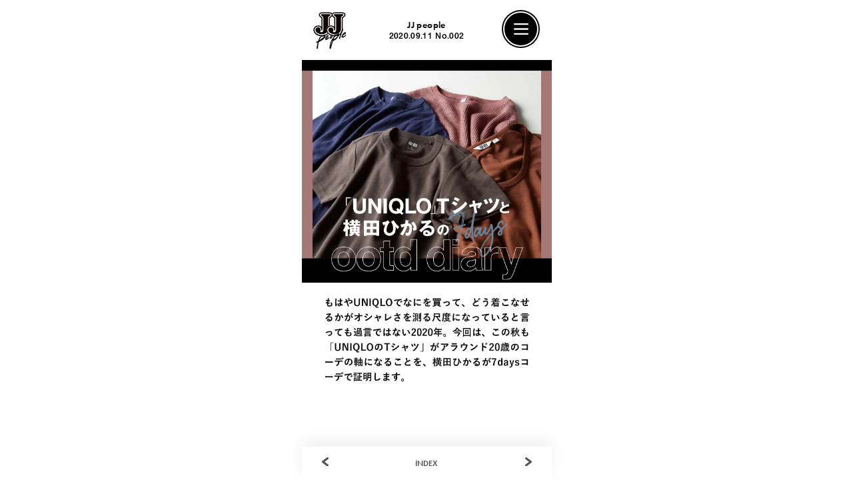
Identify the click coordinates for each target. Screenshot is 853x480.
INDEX (426, 463)
